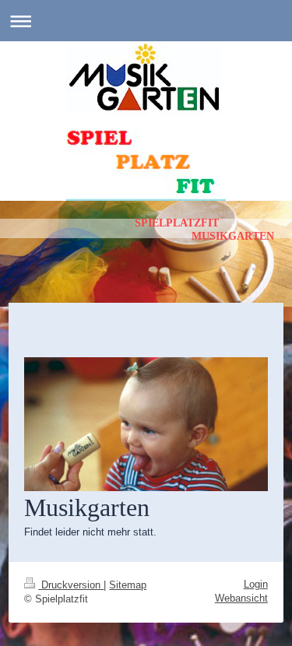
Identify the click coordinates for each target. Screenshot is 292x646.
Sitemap (127, 585)
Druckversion (71, 585)
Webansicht (241, 598)
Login (256, 584)
